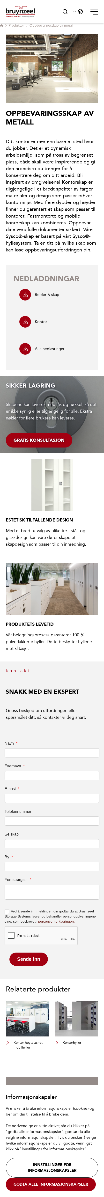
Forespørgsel (18, 880)
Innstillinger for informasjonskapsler (52, 1167)
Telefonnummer (18, 811)
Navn (11, 743)
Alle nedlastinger (50, 348)
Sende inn (28, 959)
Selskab (12, 834)
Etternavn (15, 766)
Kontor (41, 321)
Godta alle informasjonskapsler (51, 1184)
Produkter (16, 25)
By (9, 857)
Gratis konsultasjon (39, 440)
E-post (12, 789)
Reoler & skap (47, 294)
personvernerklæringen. (56, 921)
